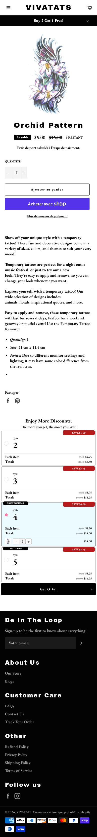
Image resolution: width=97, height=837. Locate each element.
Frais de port (26, 147)
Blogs (9, 681)
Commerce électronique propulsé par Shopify (62, 812)
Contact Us (14, 714)
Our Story (13, 673)
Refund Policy (16, 746)
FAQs (9, 706)
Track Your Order (19, 721)
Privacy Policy (16, 754)
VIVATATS (49, 7)
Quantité (13, 161)
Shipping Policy (17, 762)
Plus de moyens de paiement (47, 216)
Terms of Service (18, 770)
